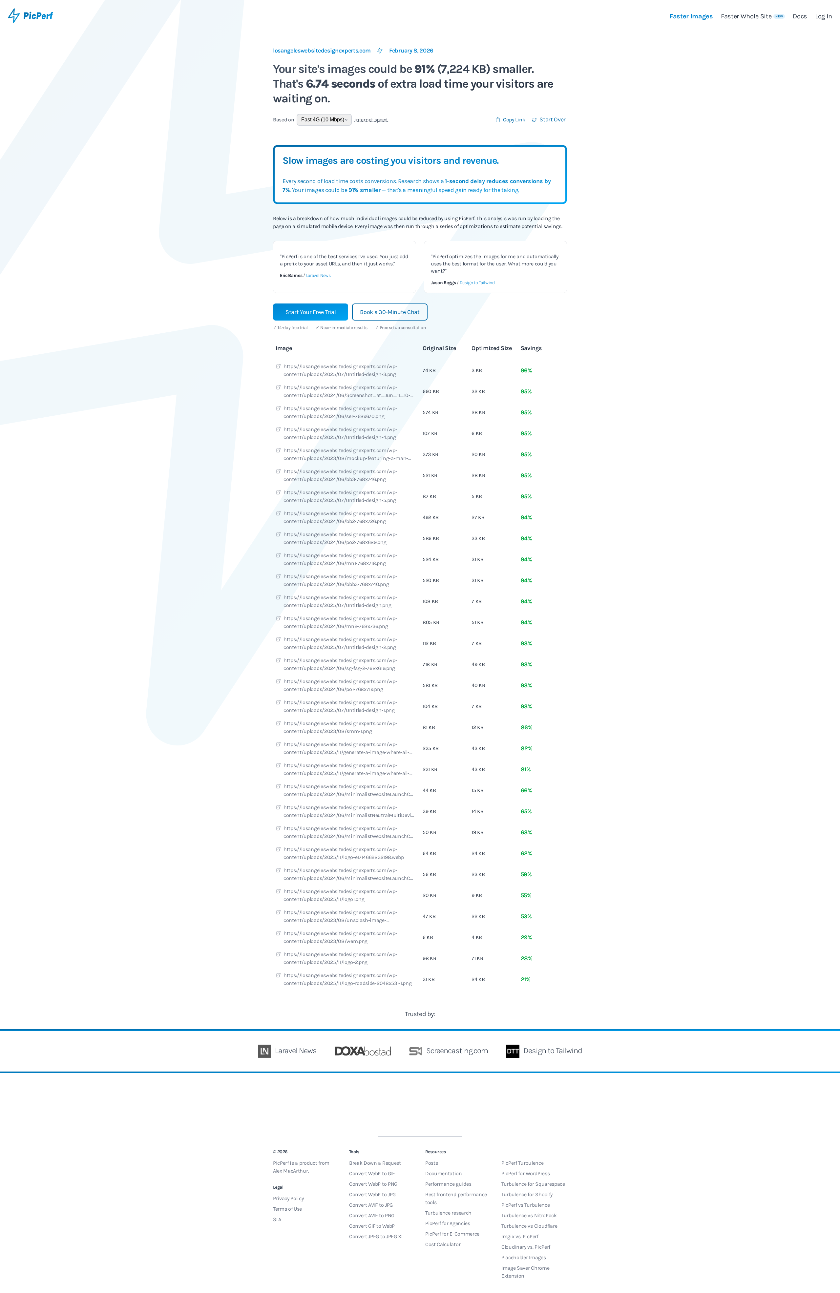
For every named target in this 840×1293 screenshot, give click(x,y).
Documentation (443, 1173)
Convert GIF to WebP (372, 1226)
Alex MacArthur (290, 1171)
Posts (431, 1163)
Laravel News (318, 275)
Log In (823, 16)
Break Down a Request (375, 1163)
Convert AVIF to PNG (371, 1215)
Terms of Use (287, 1209)
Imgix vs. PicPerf (519, 1236)
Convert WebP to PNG (373, 1184)
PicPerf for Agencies (447, 1223)
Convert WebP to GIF (372, 1173)
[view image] (278, 367)
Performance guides (448, 1184)
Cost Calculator (442, 1244)
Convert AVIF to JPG (371, 1205)
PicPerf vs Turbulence (525, 1205)
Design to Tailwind (477, 282)
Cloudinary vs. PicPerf (525, 1247)
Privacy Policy (288, 1198)
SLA (277, 1219)
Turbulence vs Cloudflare (529, 1226)
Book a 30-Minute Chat (389, 312)
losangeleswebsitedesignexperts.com (322, 50)
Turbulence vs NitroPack (529, 1215)
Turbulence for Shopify (527, 1194)
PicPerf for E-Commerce (452, 1234)
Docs (800, 16)
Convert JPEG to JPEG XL (376, 1236)
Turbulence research (448, 1213)
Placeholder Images (523, 1257)
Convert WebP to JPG (372, 1194)
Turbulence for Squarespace (533, 1184)
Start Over (552, 119)
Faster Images (691, 16)
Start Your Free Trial (310, 312)
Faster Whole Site (752, 16)
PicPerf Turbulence (522, 1163)
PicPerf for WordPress (525, 1173)
